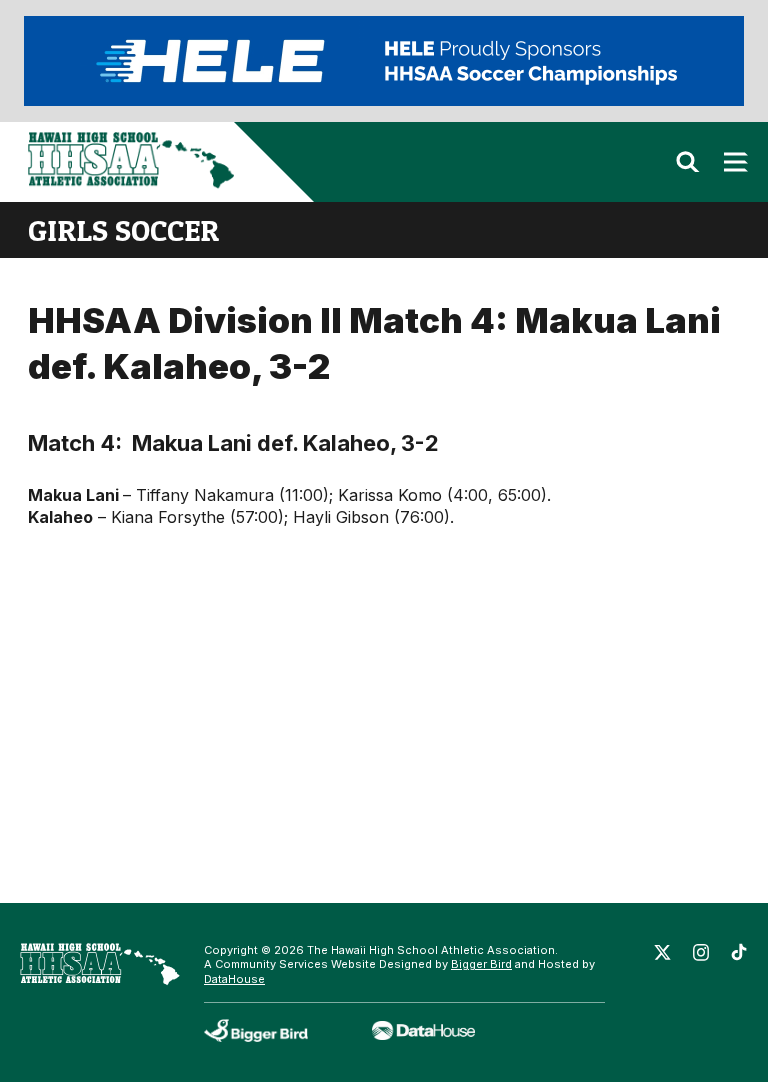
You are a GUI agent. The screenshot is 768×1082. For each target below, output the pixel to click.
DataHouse (234, 979)
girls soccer (123, 230)
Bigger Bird (481, 964)
